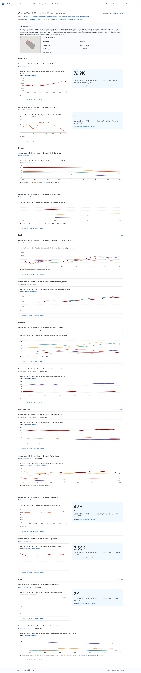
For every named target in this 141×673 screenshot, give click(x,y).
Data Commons (10, 4)
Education (52, 19)
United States (73, 16)
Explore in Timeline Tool (39, 99)
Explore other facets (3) (24, 458)
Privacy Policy (120, 670)
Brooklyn (49, 16)
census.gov (26, 75)
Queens (60, 16)
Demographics (62, 19)
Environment (79, 19)
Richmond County (33, 16)
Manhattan (55, 16)
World (87, 16)
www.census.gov (47, 52)
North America (81, 16)
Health (39, 19)
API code (30, 99)
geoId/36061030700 (118, 13)
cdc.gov (26, 162)
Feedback (136, 4)
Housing (71, 19)
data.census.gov (34, 337)
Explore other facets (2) (24, 66)
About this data (33, 75)
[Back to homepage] (3, 4)
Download (24, 99)
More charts (120, 59)
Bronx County (42, 16)
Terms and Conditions (110, 670)
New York (25, 16)
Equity (45, 19)
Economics (32, 19)
